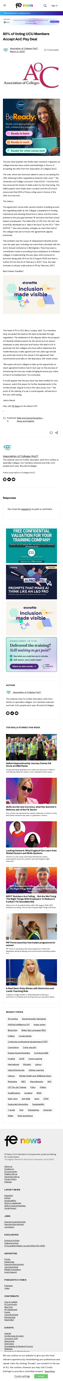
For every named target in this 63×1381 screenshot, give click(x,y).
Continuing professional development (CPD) (27, 1041)
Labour (38, 1064)
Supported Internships (18, 1104)
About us (8, 1166)
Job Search (9, 1227)
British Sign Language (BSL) (34, 1030)
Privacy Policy (10, 1179)
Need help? (9, 1320)
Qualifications (14, 1093)
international (13, 1064)
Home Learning (35, 1058)
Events (7, 1312)
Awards (7, 1333)
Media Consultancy (12, 1269)
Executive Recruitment (14, 1224)
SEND (39, 1093)
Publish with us (10, 1174)
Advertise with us (11, 1176)
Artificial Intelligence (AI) (18, 1024)
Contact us (9, 1169)
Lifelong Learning (36, 1070)
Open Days (9, 1343)
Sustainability (38, 1104)
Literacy (11, 1075)
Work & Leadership (12, 1203)
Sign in (54, 5)
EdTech (7, 1198)
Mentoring (12, 1081)
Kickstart (27, 1064)
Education (8, 1195)
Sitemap (8, 1182)
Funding (11, 1058)
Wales (10, 1115)
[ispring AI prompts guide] (31, 582)
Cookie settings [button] (22, 1376)
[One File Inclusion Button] (31, 312)
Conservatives (25, 1036)
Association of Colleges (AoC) (24, 48)
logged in (26, 509)
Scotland (28, 1093)
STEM (45, 1098)
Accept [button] (41, 1376)
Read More (50, 1371)
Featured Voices (11, 1243)
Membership (9, 1317)
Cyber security (29, 1047)
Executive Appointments (15, 1222)
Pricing (7, 1259)
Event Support (10, 1272)
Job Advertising (11, 1267)
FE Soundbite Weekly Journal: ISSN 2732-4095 (24, 1246)
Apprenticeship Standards (34, 1018)
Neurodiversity (36, 1081)
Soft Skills (26, 1098)
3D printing (13, 1018)
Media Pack (9, 1262)
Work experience (25, 1115)
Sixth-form (13, 1098)
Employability (10, 1200)
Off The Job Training (17, 1087)
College (11, 1036)
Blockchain (12, 1030)
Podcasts (8, 1285)
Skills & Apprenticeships (15, 1205)
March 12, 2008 (17, 51)
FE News (16, 406)
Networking (9, 1341)
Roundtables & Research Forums (18, 1346)
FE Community (10, 1171)
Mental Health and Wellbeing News (35, 1075)
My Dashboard (10, 1309)
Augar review (39, 1024)
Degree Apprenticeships (19, 1053)
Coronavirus (13, 1047)
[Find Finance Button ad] (31, 654)
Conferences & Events (14, 1336)
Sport (36, 1098)
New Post (8, 1307)
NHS (49, 1081)
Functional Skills (41, 1053)
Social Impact (10, 1208)
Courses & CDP (11, 1338)
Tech (21, 1110)
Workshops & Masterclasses (17, 1351)
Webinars (8, 1349)
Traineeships (33, 1110)
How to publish (10, 1302)
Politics (43, 1087)
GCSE (21, 1058)
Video (7, 1288)
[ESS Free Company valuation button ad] (31, 545)
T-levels (11, 1110)
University (47, 1110)
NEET (23, 1081)
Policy (33, 1087)
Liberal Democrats (16, 1070)
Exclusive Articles (11, 1240)
